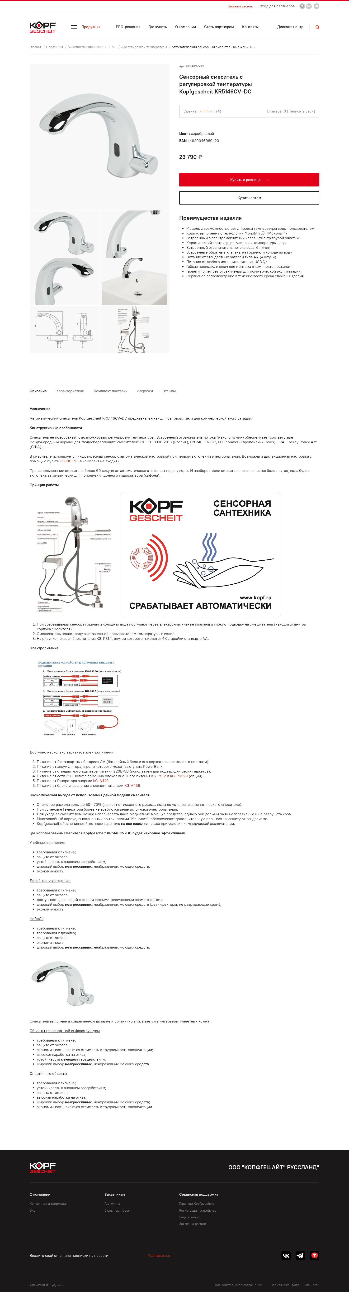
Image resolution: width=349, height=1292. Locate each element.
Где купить (158, 26)
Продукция (90, 26)
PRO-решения (128, 26)
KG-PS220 (179, 776)
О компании (185, 26)
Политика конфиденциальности (294, 1285)
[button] (317, 27)
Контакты (250, 26)
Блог (33, 1211)
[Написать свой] (301, 111)
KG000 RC (68, 461)
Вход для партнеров (277, 6)
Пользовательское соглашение (238, 1285)
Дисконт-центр (290, 26)
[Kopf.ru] (44, 27)
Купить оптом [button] (249, 198)
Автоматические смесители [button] (89, 47)
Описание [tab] (38, 391)
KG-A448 (100, 780)
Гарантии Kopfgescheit (196, 1204)
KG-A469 (132, 785)
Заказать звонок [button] (240, 6)
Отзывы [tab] (169, 391)
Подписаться (159, 1255)
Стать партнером (219, 26)
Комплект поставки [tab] (110, 391)
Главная (36, 47)
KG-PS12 (158, 776)
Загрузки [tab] (145, 391)
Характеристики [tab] (70, 391)
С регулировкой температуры (144, 47)
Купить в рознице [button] (246, 179)
